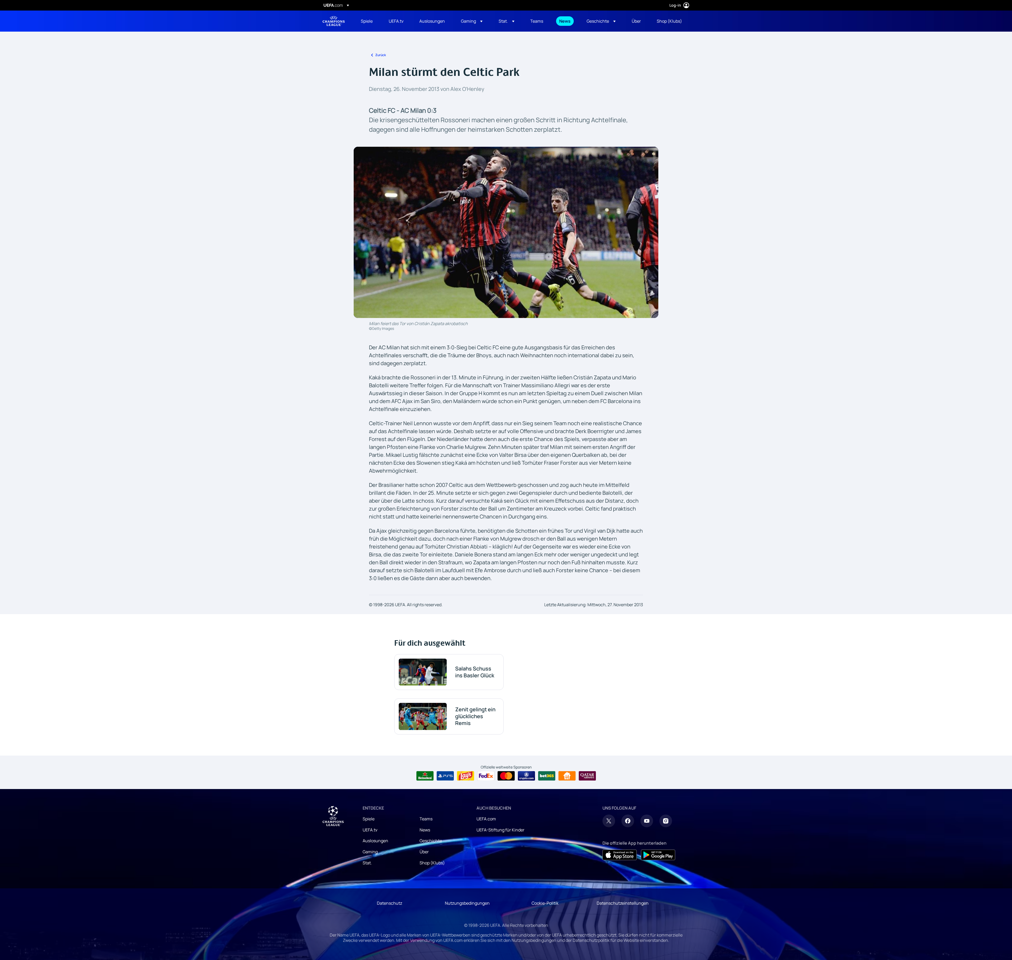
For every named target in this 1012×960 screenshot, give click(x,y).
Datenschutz (389, 903)
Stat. (367, 863)
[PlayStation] (445, 776)
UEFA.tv (370, 830)
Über (424, 852)
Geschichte (431, 841)
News (425, 830)
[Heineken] (425, 776)
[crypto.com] (526, 776)
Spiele (368, 819)
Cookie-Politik (545, 903)
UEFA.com (486, 819)
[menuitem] (368, 21)
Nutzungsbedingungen (467, 903)
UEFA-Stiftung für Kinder (500, 830)
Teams (426, 819)
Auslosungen (375, 841)
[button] (472, 21)
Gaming (370, 852)
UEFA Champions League (334, 21)
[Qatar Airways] (587, 776)
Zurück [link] (380, 55)
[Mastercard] (506, 776)
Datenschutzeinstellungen (623, 903)
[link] (366, 21)
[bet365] (546, 776)
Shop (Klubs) (432, 863)
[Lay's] (465, 776)
